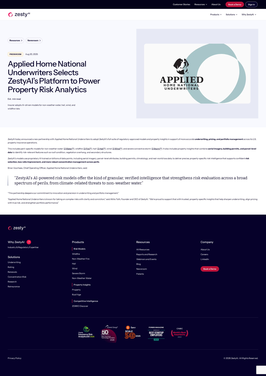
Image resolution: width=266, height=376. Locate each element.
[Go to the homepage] (16, 228)
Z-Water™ (69, 148)
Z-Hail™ (101, 148)
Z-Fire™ (87, 148)
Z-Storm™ (157, 148)
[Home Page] (19, 14)
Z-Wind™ (117, 148)
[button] (200, 4)
